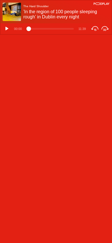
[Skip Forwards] (106, 28)
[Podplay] (101, 4)
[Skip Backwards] (94, 28)
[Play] (6, 28)
